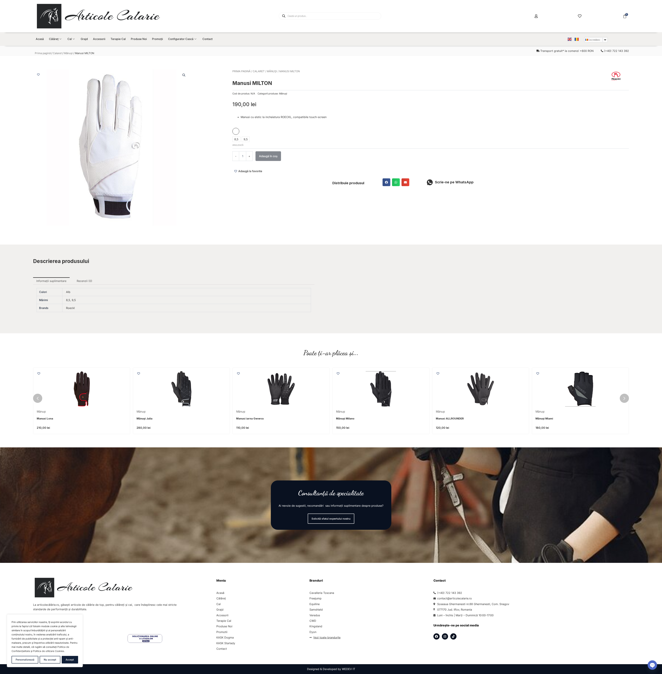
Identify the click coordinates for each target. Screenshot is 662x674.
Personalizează (25, 659)
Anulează (237, 145)
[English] (570, 39)
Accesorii (99, 39)
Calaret (57, 53)
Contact (207, 39)
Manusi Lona (344, 418)
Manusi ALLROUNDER (150, 418)
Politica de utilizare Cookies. (49, 651)
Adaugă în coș (268, 156)
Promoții (157, 39)
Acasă (40, 39)
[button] (184, 75)
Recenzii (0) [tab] (84, 281)
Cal (69, 39)
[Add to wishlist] (38, 74)
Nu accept (50, 659)
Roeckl (70, 308)
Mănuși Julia (444, 418)
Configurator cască (180, 39)
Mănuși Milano (46, 418)
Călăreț (53, 39)
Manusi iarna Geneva (549, 418)
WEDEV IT (348, 669)
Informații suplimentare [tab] (51, 281)
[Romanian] (577, 39)
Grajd (84, 39)
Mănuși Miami (245, 418)
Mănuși (68, 53)
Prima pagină (43, 53)
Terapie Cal (118, 39)
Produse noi (139, 39)
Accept (70, 659)
